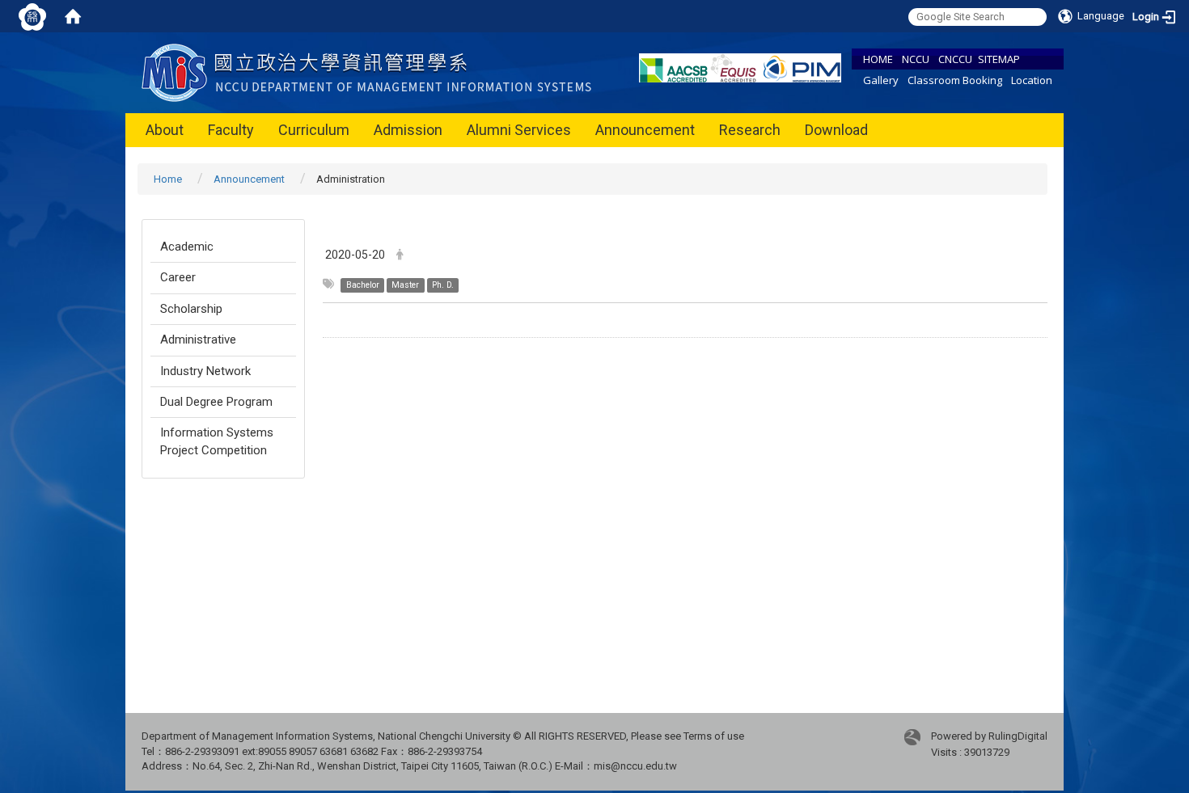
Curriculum (313, 129)
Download (836, 129)
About (165, 129)
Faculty (231, 129)
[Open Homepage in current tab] (73, 16)
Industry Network (205, 371)
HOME (878, 59)
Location (1031, 80)
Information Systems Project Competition (216, 441)
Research (750, 129)
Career (178, 277)
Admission (408, 129)
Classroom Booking (955, 80)
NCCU (915, 59)
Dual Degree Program (216, 401)
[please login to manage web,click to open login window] (32, 16)
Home (168, 179)
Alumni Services (519, 129)
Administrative (198, 339)
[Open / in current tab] (370, 71)
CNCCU (955, 59)
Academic (187, 246)
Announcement (645, 129)
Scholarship (191, 309)
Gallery (881, 80)
